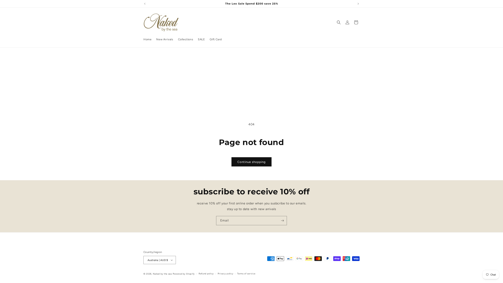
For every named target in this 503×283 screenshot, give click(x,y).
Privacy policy (225, 273)
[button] (338, 22)
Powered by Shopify (184, 274)
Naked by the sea (162, 274)
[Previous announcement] (144, 3)
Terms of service (246, 273)
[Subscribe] (282, 220)
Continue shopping (251, 162)
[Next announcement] (358, 3)
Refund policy (206, 273)
